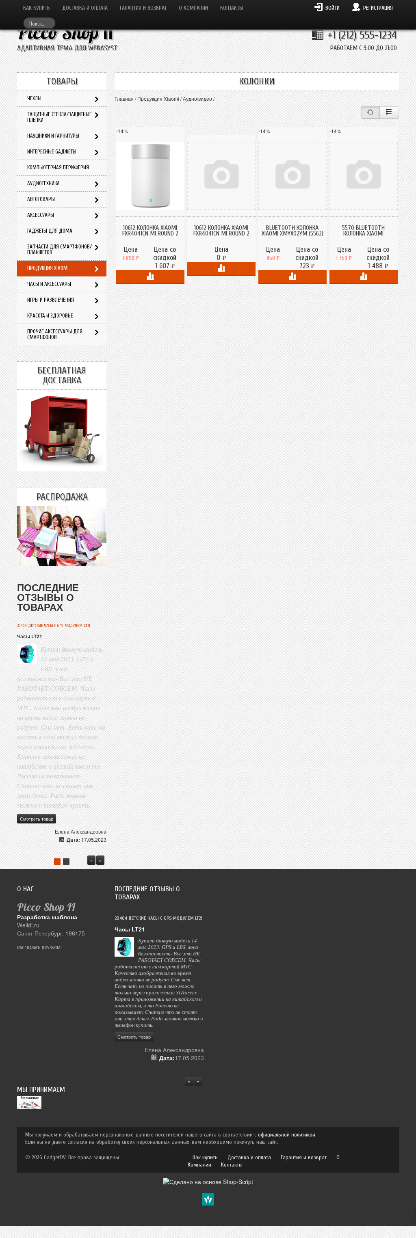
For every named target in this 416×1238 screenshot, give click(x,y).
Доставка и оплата (85, 7)
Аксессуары (40, 215)
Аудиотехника (43, 183)
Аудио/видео (197, 98)
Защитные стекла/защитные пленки (59, 117)
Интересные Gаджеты (51, 152)
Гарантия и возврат (143, 7)
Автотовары (41, 199)
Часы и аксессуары (49, 284)
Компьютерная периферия (58, 167)
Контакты (231, 7)
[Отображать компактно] (370, 112)
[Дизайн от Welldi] (208, 1198)
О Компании (193, 7)
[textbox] (39, 23)
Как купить (36, 7)
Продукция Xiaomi (158, 98)
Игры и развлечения (50, 300)
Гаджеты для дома (49, 231)
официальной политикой (286, 1134)
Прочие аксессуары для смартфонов (54, 334)
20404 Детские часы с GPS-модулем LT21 (53, 625)
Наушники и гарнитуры (53, 136)
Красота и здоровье (50, 316)
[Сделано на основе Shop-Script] (208, 1180)
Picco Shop (65, 32)
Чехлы (34, 98)
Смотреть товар (36, 818)
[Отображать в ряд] (389, 112)
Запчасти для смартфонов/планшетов (59, 249)
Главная (124, 98)
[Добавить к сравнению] (150, 277)
